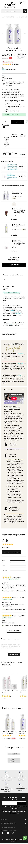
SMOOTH (20, 363)
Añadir (18, 122)
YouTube (8, 833)
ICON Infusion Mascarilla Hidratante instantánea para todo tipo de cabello (19, 242)
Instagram (13, 833)
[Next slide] (25, 34)
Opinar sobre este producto (12, 552)
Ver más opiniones (14, 630)
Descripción (14, 390)
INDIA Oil (20, 353)
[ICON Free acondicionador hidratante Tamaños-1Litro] (5, 176)
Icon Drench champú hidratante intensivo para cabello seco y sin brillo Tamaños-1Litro (12, 167)
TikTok (18, 833)
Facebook (3, 833)
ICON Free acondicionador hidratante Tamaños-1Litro (12, 176)
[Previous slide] (3, 34)
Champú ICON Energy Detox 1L (19, 225)
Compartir (4, 127)
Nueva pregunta (14, 654)
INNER (19, 375)
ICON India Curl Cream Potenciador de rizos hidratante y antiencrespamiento (19, 210)
